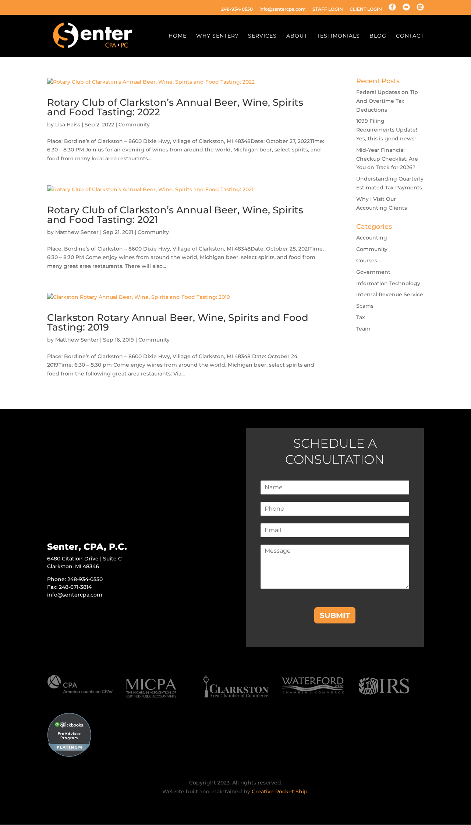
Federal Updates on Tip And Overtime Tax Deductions (387, 101)
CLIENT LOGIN (366, 9)
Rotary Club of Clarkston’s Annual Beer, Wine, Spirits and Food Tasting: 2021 (175, 215)
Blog (377, 36)
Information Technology (388, 283)
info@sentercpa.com (282, 9)
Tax (360, 317)
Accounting (371, 237)
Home (178, 36)
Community (134, 124)
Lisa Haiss (67, 124)
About (296, 36)
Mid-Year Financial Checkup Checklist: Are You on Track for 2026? (387, 159)
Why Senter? (217, 36)
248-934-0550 (237, 9)
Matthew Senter (77, 232)
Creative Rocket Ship (280, 791)
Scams (364, 306)
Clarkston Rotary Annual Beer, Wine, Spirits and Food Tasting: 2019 (177, 322)
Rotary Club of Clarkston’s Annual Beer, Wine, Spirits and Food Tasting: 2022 (175, 107)
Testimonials (338, 36)
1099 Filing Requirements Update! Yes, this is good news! (386, 130)
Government (373, 272)
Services (262, 36)
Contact (410, 36)
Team (363, 328)
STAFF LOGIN (327, 9)
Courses (366, 260)
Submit (335, 615)
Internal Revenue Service (389, 294)
